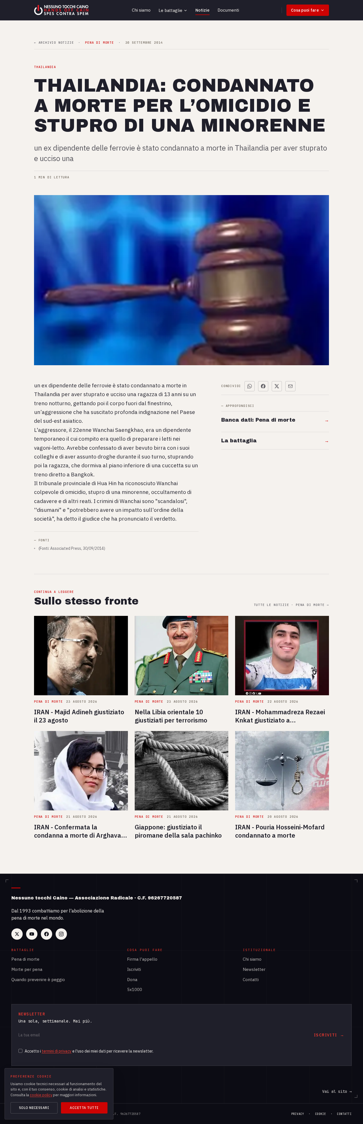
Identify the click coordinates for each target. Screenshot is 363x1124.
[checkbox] (20, 1051)
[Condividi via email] (290, 386)
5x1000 (134, 989)
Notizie (202, 10)
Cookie (320, 1114)
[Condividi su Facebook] (263, 386)
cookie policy (41, 1095)
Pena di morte (25, 959)
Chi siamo (141, 10)
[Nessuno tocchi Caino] (62, 10)
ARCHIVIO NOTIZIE (54, 43)
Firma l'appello (142, 959)
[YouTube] (31, 934)
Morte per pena (26, 969)
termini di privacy (56, 1051)
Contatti (251, 979)
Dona (132, 979)
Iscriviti (134, 969)
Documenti (228, 10)
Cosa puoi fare (305, 10)
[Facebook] (46, 934)
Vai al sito (337, 1091)
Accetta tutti (84, 1108)
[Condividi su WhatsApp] (249, 386)
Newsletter (254, 969)
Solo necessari (34, 1108)
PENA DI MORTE (99, 43)
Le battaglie (170, 10)
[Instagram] (61, 934)
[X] (17, 934)
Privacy (297, 1114)
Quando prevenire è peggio (38, 979)
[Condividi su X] (277, 386)
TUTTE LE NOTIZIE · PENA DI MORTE (291, 605)
